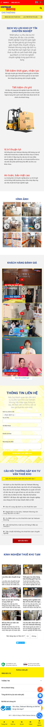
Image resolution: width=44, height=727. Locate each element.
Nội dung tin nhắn (8, 441)
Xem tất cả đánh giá (22, 378)
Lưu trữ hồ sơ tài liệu (30, 17)
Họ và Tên (6, 417)
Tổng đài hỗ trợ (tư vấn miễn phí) (12, 694)
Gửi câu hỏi (22, 541)
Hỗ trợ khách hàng (7, 688)
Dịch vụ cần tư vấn (8, 411)
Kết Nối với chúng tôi (8, 701)
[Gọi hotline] (40, 689)
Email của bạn (7, 433)
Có (28, 636)
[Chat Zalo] (40, 695)
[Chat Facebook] (40, 701)
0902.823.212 (6, 673)
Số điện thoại (7, 425)
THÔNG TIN (5, 681)
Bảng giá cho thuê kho (12, 17)
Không (34, 636)
